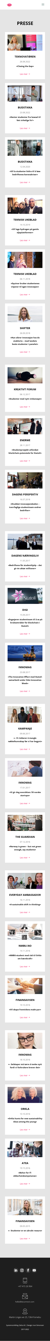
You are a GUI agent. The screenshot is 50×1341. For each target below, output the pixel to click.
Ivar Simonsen (38, 1325)
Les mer (24, 74)
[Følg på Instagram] (21, 1270)
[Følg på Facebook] (28, 1270)
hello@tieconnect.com (24, 1301)
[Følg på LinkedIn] (15, 1270)
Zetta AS (22, 1325)
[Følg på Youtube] (34, 1270)
